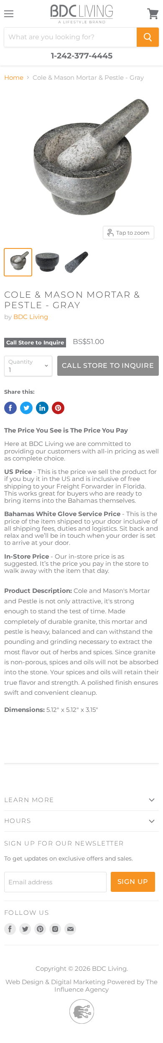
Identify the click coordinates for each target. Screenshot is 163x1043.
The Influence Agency (106, 985)
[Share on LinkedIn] (42, 408)
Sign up (133, 882)
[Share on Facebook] (10, 408)
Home (13, 77)
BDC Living (30, 317)
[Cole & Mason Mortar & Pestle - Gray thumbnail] (18, 262)
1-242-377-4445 (81, 56)
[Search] (148, 37)
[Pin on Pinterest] (58, 408)
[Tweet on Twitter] (26, 408)
